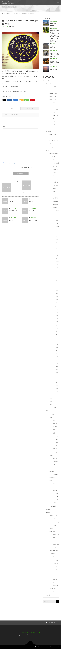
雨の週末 (31, 201)
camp (50, 398)
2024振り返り (53, 69)
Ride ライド (57, 372)
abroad (54, 487)
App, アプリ (57, 569)
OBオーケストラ (56, 123)
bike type (55, 207)
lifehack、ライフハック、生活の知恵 (54, 472)
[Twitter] (49, 622)
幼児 (57, 439)
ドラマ (51, 128)
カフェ (54, 464)
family (50, 417)
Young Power (32, 210)
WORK (48, 512)
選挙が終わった (13, 210)
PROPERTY (49, 509)
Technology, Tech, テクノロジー (53, 552)
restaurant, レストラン (55, 460)
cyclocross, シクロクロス (57, 217)
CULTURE (48, 83)
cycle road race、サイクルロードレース (57, 321)
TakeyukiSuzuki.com (9, 2)
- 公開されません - (8, 133)
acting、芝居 (52, 86)
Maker (51, 528)
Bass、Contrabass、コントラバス (55, 107)
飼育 (50, 404)
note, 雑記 (11, 26)
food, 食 (51, 455)
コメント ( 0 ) (11, 108)
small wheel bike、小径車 (57, 296)
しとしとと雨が (33, 220)
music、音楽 (52, 99)
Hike (50, 401)
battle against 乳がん (54, 136)
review (51, 480)
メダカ (54, 407)
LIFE (47, 410)
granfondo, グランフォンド (57, 345)
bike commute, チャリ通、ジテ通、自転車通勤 (56, 182)
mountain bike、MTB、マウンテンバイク (57, 245)
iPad (54, 557)
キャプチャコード (26, 167)
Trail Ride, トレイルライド (57, 387)
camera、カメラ (56, 536)
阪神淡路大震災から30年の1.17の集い (54, 63)
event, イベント (53, 414)
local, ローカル (57, 496)
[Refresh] (14, 163)
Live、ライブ (55, 117)
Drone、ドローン (53, 515)
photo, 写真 (52, 531)
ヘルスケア (52, 147)
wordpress (55, 585)
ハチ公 (11, 220)
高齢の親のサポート (55, 450)
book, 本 (51, 90)
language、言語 (53, 93)
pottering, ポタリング (57, 361)
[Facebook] (46, 622)
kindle (54, 576)
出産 (54, 420)
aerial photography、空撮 (56, 522)
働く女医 (51, 591)
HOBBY (48, 150)
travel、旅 (51, 483)
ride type (55, 306)
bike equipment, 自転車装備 (55, 195)
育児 (54, 433)
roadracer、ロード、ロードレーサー (57, 274)
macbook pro (55, 580)
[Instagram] (52, 622)
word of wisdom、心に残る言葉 (53, 504)
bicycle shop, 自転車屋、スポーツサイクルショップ (56, 166)
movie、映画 (52, 96)
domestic (55, 490)
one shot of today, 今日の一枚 (56, 544)
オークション (52, 588)
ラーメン (55, 468)
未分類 (48, 595)
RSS (54, 622)
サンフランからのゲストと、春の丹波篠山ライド (54, 55)
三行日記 (11, 201)
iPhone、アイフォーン (55, 561)
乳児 (57, 436)
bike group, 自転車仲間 (55, 203)
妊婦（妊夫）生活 (55, 425)
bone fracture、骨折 (53, 142)
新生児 (57, 444)
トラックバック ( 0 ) (30, 108)
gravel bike (57, 228)
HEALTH (48, 131)
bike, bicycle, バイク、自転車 (53, 155)
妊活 (54, 429)
